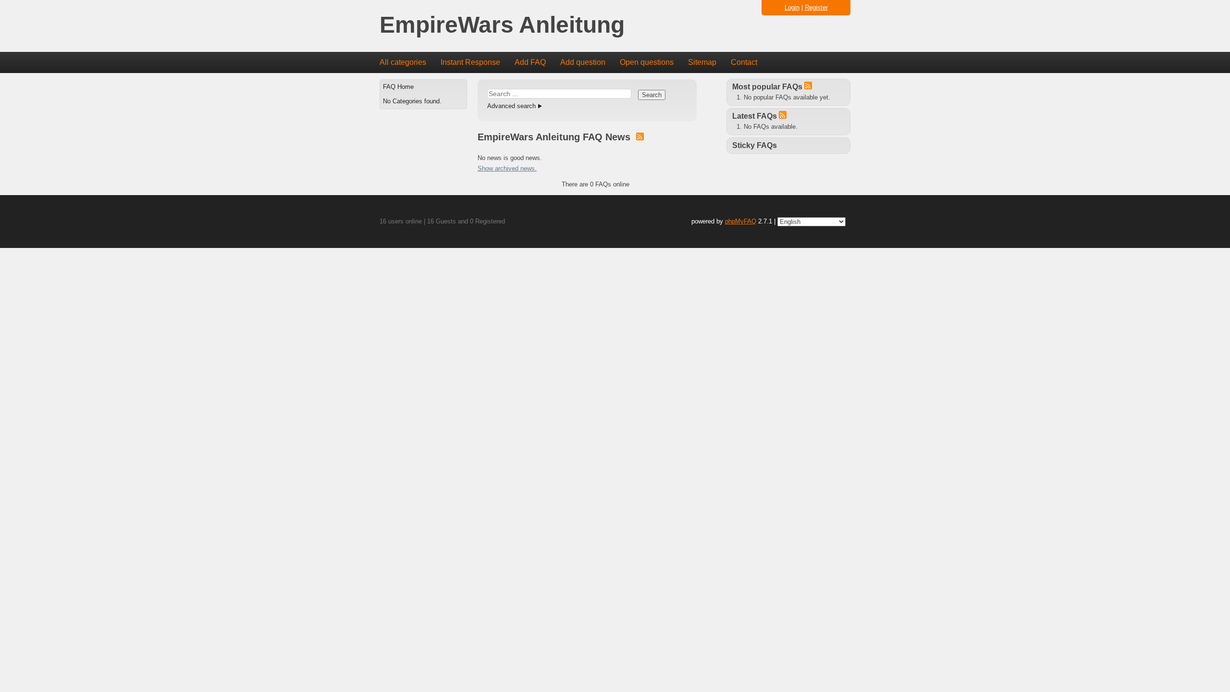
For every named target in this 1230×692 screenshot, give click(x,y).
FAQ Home (398, 86)
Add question (582, 62)
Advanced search (511, 106)
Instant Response (470, 62)
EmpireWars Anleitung (502, 25)
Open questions (647, 62)
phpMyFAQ (740, 221)
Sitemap (702, 62)
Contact (744, 62)
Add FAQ (530, 62)
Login (792, 7)
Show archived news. (507, 168)
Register (816, 7)
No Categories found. (412, 101)
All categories (403, 62)
